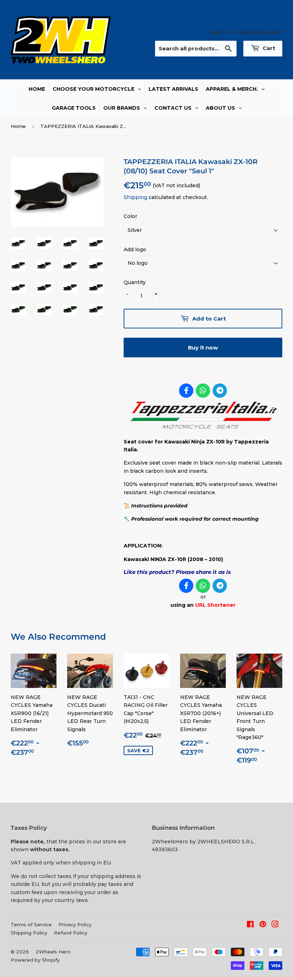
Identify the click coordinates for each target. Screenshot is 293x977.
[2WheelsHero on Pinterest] (263, 925)
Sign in (219, 32)
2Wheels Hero (53, 951)
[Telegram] (220, 390)
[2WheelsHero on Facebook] (250, 925)
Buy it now (203, 347)
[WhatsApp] (203, 390)
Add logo (135, 249)
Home (18, 126)
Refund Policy (70, 933)
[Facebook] (186, 390)
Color (130, 216)
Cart (268, 48)
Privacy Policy (75, 924)
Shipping (135, 197)
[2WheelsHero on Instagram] (275, 925)
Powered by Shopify (35, 960)
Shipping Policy (29, 933)
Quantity (135, 282)
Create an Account (259, 32)
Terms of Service (31, 924)
